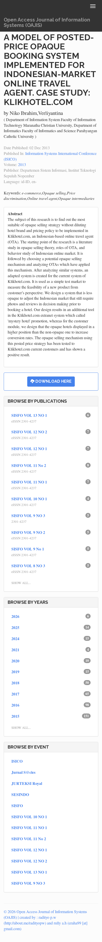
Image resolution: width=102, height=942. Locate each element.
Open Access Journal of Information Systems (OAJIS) (47, 22)
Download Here (53, 381)
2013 (22, 164)
